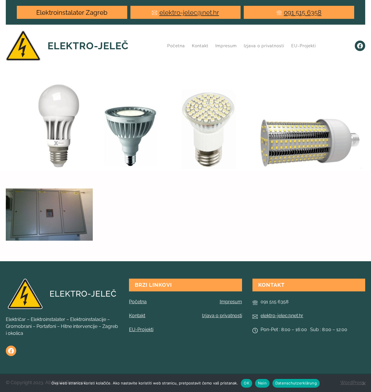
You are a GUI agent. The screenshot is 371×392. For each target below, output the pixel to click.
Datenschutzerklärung (296, 383)
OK (246, 383)
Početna (176, 45)
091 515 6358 (302, 12)
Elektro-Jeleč (88, 46)
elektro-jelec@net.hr (189, 12)
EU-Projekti (141, 329)
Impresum (231, 301)
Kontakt (137, 315)
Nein (262, 383)
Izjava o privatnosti (222, 315)
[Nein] (364, 383)
